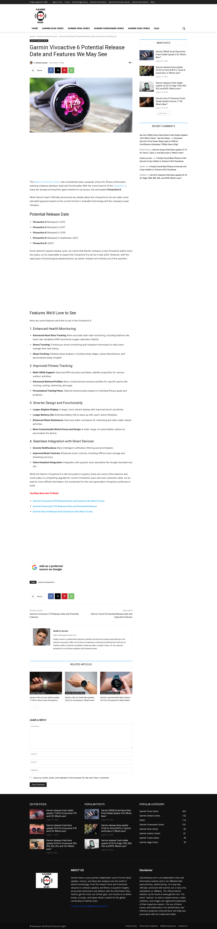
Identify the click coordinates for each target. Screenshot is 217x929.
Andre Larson (42, 63)
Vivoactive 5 (120, 185)
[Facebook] (51, 70)
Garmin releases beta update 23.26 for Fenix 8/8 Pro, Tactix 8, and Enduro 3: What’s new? (170, 70)
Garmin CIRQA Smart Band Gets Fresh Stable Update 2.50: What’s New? (171, 54)
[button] (183, 28)
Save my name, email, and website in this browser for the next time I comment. (71, 777)
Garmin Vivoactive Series (47, 36)
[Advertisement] (81, 158)
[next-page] (36, 707)
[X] (58, 70)
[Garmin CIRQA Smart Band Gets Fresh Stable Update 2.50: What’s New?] (147, 55)
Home (32, 36)
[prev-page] (31, 707)
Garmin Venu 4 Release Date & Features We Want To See (63, 511)
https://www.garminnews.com (64, 635)
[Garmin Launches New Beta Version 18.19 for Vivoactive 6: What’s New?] (116, 683)
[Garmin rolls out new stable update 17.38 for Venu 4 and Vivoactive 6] (46, 683)
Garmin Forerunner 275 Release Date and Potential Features (65, 506)
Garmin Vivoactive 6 (46, 582)
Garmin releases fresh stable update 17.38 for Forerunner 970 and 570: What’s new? (61, 813)
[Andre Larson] (32, 62)
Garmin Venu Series (38, 693)
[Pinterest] (64, 70)
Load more (162, 113)
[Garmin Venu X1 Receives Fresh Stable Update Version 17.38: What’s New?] (147, 102)
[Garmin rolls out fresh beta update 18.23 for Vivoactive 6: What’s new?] (81, 683)
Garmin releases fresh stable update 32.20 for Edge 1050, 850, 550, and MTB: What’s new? (171, 86)
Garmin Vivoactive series (47, 181)
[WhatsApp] (71, 70)
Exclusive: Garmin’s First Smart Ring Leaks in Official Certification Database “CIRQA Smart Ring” (161, 141)
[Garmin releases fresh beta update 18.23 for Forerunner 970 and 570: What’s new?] (37, 829)
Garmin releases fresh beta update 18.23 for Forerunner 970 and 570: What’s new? (61, 828)
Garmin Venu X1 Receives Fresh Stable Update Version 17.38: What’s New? (170, 101)
